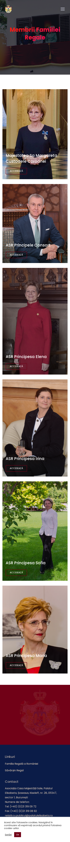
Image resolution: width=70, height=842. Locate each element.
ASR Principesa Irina (25, 458)
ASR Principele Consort (28, 245)
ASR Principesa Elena (26, 356)
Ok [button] (17, 834)
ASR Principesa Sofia (26, 563)
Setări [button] (8, 834)
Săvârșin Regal (14, 770)
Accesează (16, 171)
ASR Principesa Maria (26, 655)
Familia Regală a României (21, 764)
